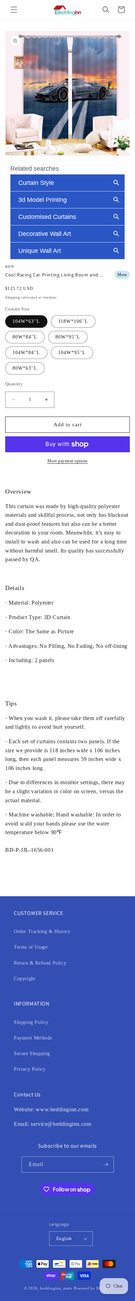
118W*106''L (73, 321)
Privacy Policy (29, 1069)
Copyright (24, 978)
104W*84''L (26, 352)
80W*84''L (24, 337)
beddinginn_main (56, 1288)
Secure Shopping (32, 1053)
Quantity (14, 383)
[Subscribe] (106, 1164)
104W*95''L (72, 352)
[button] (13, 9)
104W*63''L (26, 321)
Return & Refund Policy (40, 963)
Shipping (12, 297)
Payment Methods (33, 1038)
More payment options (67, 461)
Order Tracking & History (42, 931)
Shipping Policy (31, 1022)
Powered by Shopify (92, 1288)
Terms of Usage (30, 947)
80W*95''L (67, 337)
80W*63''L (24, 368)
